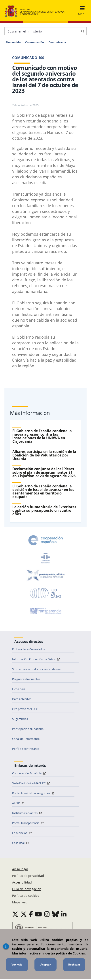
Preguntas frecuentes (26, 679)
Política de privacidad (28, 876)
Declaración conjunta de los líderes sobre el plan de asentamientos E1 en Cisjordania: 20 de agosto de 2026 (44, 472)
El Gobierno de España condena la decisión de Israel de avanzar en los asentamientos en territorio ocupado (43, 491)
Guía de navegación (26, 889)
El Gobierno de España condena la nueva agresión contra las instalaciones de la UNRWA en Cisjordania (42, 436)
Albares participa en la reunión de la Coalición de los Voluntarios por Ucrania (44, 455)
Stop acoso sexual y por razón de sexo (37, 669)
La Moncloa (20, 833)
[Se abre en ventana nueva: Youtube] (38, 914)
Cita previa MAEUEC (25, 709)
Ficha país (18, 689)
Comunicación (34, 42)
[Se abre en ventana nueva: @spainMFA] (24, 914)
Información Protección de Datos (34, 659)
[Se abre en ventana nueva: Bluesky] (55, 914)
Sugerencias (20, 719)
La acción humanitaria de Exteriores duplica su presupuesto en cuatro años (44, 510)
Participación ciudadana (28, 729)
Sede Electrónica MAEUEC (29, 783)
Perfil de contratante (25, 749)
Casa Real (18, 843)
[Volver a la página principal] (34, 11)
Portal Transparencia (26, 823)
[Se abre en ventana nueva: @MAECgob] (15, 914)
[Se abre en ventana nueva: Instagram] (47, 914)
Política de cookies (25, 895)
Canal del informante (26, 739)
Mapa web (20, 902)
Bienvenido (13, 42)
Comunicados (57, 42)
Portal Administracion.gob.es (31, 793)
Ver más (16, 964)
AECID (16, 803)
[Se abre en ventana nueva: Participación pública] (45, 575)
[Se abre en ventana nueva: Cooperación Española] (45, 540)
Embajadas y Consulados (28, 649)
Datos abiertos (21, 699)
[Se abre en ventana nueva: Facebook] (31, 914)
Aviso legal (20, 869)
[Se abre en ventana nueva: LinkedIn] (64, 914)
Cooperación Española (27, 773)
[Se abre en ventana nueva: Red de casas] (45, 593)
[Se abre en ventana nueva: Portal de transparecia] (45, 611)
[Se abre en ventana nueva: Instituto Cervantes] (45, 558)
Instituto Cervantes (25, 813)
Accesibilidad (22, 882)
